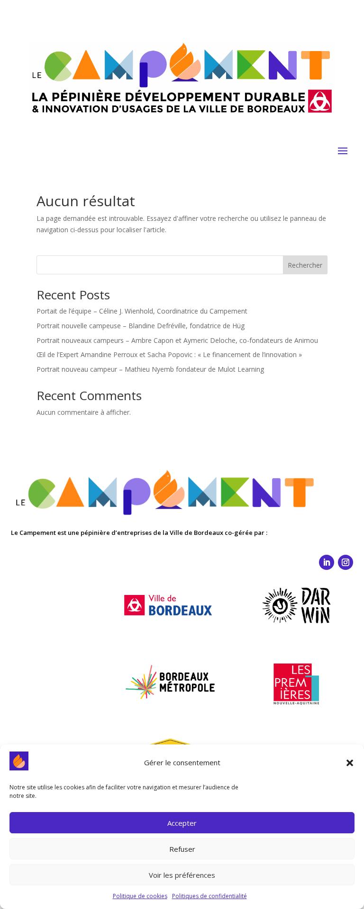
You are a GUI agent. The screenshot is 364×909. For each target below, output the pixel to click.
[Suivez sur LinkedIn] (326, 562)
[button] (350, 763)
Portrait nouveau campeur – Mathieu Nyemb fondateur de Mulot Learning (150, 369)
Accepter (182, 823)
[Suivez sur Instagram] (345, 562)
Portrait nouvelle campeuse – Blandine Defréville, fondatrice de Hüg (140, 325)
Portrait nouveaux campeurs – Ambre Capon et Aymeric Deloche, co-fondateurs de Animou (177, 340)
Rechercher (305, 265)
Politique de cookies (140, 896)
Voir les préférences (182, 875)
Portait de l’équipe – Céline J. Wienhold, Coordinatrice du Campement (141, 310)
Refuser (182, 849)
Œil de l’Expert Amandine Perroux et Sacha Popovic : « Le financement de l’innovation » (169, 354)
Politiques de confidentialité (209, 896)
